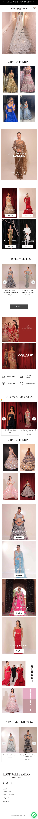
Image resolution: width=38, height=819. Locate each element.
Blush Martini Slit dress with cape (28, 431)
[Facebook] (4, 783)
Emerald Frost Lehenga (10, 755)
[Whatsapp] (11, 783)
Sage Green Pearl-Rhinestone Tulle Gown (27, 291)
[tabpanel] (19, 33)
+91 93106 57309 (25, 3)
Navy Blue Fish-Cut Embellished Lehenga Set (10, 291)
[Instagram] (7, 783)
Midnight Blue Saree (10, 430)
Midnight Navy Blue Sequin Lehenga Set (28, 756)
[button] (2, 8)
